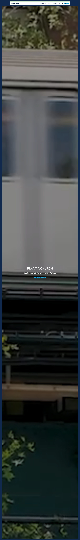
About (60, 3)
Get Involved (43, 3)
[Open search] (63, 3)
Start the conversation (40, 277)
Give (66, 3)
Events (49, 3)
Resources (55, 3)
